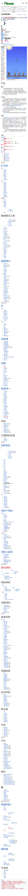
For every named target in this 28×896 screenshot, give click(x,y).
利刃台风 (5, 700)
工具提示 (3, 37)
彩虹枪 (5, 684)
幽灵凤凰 (5, 482)
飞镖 (3, 585)
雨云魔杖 (5, 677)
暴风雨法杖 (6, 762)
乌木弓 (9, 455)
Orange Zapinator (7, 645)
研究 (2, 40)
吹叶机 (5, 650)
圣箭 (12, 103)
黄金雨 (5, 638)
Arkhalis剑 (6, 246)
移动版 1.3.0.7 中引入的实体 (8, 888)
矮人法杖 (5, 757)
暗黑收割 (5, 797)
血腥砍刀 (5, 348)
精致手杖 (5, 265)
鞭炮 (4, 792)
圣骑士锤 (5, 358)
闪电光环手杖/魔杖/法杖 (8, 784)
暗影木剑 (10, 225)
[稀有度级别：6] (8, 38)
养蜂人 (5, 253)
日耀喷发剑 (6, 432)
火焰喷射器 (17, 589)
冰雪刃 (5, 242)
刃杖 (4, 750)
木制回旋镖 (6, 341)
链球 (4, 369)
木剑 (4, 226)
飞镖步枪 (6, 590)
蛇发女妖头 (6, 696)
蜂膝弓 (5, 477)
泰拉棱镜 (5, 764)
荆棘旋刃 (5, 350)
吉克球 (5, 403)
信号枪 (6, 593)
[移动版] (1, 147)
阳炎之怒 (5, 375)
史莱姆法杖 (6, 744)
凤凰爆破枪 (6, 526)
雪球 (4, 807)
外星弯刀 (5, 245)
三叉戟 (5, 324)
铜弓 (4, 461)
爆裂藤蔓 (5, 674)
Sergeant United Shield (8, 357)
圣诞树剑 (5, 290)
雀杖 (4, 743)
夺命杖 (5, 733)
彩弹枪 (5, 608)
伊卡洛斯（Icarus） (10, 124)
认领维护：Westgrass (19, 888)
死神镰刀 (5, 281)
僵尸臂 (5, 229)
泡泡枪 (5, 660)
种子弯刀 (5, 276)
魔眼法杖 (5, 754)
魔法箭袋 (5, 112)
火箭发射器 (6, 556)
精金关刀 (5, 315)
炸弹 (4, 856)
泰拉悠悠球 (6, 417)
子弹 (12, 570)
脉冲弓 (5, 490)
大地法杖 (5, 720)
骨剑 (4, 239)
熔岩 (5, 877)
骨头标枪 (13, 822)
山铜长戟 (5, 314)
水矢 (4, 711)
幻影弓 (5, 491)
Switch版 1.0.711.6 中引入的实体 (8, 887)
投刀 (4, 815)
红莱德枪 (5, 523)
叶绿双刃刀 (10, 211)
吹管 (5, 586)
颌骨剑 (5, 233)
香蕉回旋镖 (6, 355)
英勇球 (5, 399)
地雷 (4, 874)
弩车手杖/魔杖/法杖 (7, 779)
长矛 (4, 323)
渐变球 (5, 409)
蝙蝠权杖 (5, 699)
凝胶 (13, 587)
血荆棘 (5, 681)
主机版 (8, 17)
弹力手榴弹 (11, 841)
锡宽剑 (5, 184)
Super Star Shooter (9, 599)
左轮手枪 (5, 524)
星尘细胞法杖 (6, 767)
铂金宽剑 (5, 192)
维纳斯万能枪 (6, 528)
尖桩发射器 (7, 573)
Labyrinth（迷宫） (17, 120)
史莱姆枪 (5, 606)
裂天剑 (5, 646)
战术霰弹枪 (6, 541)
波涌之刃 (5, 295)
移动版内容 (20, 881)
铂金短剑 (5, 179)
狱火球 (5, 405)
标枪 (4, 824)
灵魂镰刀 (5, 439)
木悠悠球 (5, 391)
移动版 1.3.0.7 (7, 149)
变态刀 (5, 286)
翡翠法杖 (5, 625)
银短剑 (5, 175)
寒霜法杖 (5, 652)
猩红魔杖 (5, 676)
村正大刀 (5, 243)
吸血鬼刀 (5, 427)
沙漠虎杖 (5, 758)
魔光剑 (5, 193)
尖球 (4, 818)
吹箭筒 (6, 587)
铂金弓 (5, 470)
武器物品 (4, 882)
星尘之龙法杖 (6, 768)
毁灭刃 (5, 267)
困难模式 (17, 104)
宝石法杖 (3, 619)
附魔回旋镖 (6, 343)
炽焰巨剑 (5, 196)
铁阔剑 (5, 185)
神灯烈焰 (5, 705)
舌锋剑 (5, 279)
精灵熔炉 (17, 590)
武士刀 (5, 240)
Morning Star (6, 799)
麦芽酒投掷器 (6, 845)
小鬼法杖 (5, 748)
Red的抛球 (6, 412)
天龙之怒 (5, 429)
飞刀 (4, 352)
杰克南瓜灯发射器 (8, 577)
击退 (2, 32)
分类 (2, 880)
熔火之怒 (5, 479)
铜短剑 (5, 169)
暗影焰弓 (5, 486)
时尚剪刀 (5, 236)
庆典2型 (5, 563)
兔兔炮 (5, 873)
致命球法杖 (6, 761)
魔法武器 (7, 157)
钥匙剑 (5, 284)
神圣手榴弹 (6, 864)
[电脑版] (1, 17)
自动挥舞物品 (4, 883)
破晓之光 (5, 430)
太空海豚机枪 (6, 548)
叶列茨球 (5, 410)
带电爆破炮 (6, 663)
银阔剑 (5, 188)
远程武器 (7, 155)
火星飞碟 (23, 109)
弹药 (4, 30)
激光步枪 (5, 642)
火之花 (5, 713)
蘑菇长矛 (5, 330)
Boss (21, 105)
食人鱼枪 (5, 610)
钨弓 (4, 468)
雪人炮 (5, 558)
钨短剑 (5, 176)
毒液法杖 (5, 657)
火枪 (4, 540)
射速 (2, 36)
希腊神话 (6, 117)
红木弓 (9, 454)
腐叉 (4, 325)
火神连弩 (5, 507)
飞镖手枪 (6, 589)
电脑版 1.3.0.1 (7, 138)
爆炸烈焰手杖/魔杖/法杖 (8, 782)
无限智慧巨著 (6, 688)
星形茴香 (5, 817)
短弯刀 (5, 272)
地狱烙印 (5, 280)
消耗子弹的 (7, 510)
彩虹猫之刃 (6, 298)
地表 (10, 101)
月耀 (4, 735)
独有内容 (4, 881)
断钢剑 (5, 274)
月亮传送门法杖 (7, 777)
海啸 (4, 489)
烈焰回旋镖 (6, 351)
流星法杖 (5, 730)
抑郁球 (5, 394)
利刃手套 (5, 235)
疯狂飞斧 (5, 359)
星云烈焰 (5, 703)
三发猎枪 (5, 516)
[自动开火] (1, 25)
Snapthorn (6, 791)
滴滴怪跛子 (6, 381)
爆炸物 (4, 849)
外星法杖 (5, 765)
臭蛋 (4, 808)
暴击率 (2, 33)
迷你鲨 (5, 534)
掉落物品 (10, 882)
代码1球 (5, 398)
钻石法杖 (5, 629)
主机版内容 (14, 881)
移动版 (11, 17)
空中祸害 (5, 487)
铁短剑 (5, 172)
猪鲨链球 (5, 385)
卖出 (2, 39)
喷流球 (5, 401)
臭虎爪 (5, 283)
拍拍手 (5, 266)
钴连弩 (5, 496)
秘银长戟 (5, 313)
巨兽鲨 (5, 538)
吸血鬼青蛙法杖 (7, 746)
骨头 (4, 834)
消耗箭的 (5, 445)
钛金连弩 (5, 503)
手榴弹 (5, 844)
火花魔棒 (5, 631)
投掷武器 (7, 160)
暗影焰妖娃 (6, 647)
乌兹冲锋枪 (6, 543)
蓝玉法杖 (5, 624)
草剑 (4, 254)
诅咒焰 (5, 716)
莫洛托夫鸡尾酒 (7, 835)
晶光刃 (5, 269)
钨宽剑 (5, 189)
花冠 (4, 382)
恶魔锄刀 (5, 640)
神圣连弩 (5, 504)
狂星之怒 (5, 297)
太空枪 (5, 635)
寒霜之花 (5, 717)
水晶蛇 (5, 649)
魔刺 (4, 673)
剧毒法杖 (5, 653)
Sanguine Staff (7, 753)
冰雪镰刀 (5, 270)
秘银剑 (5, 202)
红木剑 (9, 222)
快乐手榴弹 (11, 843)
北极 (4, 334)
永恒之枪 (5, 318)
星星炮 (6, 598)
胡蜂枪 (5, 697)
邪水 (9, 827)
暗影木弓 (10, 456)
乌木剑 (9, 224)
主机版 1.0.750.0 (7, 143)
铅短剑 (5, 174)
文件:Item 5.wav (6, 43)
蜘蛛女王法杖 (6, 774)
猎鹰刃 (5, 256)
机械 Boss (14, 105)
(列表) (4, 152)
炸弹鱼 (5, 863)
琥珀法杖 (5, 626)
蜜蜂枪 (5, 694)
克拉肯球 (5, 415)
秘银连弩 (5, 499)
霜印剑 (5, 273)
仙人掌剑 (5, 228)
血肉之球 (5, 371)
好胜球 (5, 402)
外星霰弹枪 (6, 545)
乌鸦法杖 (5, 760)
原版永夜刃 (6, 293)
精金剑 (5, 205)
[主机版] (2, 17)
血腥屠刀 (5, 195)
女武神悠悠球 (6, 413)
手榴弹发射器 (6, 557)
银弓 (4, 466)
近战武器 (7, 153)
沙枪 (5, 596)
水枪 (4, 605)
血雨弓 (5, 472)
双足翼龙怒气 (6, 666)
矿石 (3, 165)
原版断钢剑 (6, 291)
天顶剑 (5, 300)
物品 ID (6, 45)
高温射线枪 (6, 656)
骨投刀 (9, 812)
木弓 (4, 459)
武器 (5, 29)
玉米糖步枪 (16, 571)
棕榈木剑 (10, 221)
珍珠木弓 (10, 458)
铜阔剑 (5, 182)
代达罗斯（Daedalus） (14, 117)
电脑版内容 (9, 881)
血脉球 (5, 395)
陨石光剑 (5, 247)
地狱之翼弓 (6, 476)
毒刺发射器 (7, 576)
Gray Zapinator (7, 632)
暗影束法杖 (6, 721)
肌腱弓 (5, 475)
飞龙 (4, 287)
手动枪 (2, 513)
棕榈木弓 (10, 452)
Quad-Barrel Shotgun (8, 521)
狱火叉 (5, 686)
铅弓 (4, 465)
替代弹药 (5, 567)
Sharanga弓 (6, 493)
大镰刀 (5, 437)
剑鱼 (4, 327)
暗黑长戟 (5, 328)
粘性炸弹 (10, 853)
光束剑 (5, 277)
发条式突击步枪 (7, 536)
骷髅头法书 (6, 639)
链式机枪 (5, 544)
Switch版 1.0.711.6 (8, 146)
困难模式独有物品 (22, 882)
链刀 (4, 365)
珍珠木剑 (5, 263)
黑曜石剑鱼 (6, 332)
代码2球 (5, 408)
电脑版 (5, 17)
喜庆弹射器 (6, 561)
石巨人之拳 (6, 383)
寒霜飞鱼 (5, 819)
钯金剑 (5, 201)
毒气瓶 (5, 687)
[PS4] (17, 143)
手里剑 (5, 809)
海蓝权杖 (5, 633)
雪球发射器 (6, 870)
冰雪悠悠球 (6, 406)
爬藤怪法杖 (6, 679)
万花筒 (5, 798)
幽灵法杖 (5, 701)
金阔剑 (5, 191)
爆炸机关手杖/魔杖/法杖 (8, 781)
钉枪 (5, 579)
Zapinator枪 (6, 667)
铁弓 (4, 463)
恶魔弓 (5, 473)
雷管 (4, 861)
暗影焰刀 (5, 423)
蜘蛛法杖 (5, 751)
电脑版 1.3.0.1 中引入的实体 (14, 883)
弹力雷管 (10, 860)
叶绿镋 (5, 320)
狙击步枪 (5, 530)
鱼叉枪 (5, 609)
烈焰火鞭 (5, 728)
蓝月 (4, 372)
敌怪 (9, 105)
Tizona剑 (5, 301)
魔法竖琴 (5, 718)
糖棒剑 (5, 238)
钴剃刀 (5, 310)
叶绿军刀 (10, 209)
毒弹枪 (5, 612)
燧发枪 (5, 514)
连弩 (2, 494)
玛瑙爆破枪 (6, 527)
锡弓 (4, 462)
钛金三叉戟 (6, 317)
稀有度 (2, 38)
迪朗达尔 (5, 795)
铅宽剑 (5, 186)
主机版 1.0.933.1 (7, 141)
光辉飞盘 (5, 354)
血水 (9, 828)
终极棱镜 (5, 664)
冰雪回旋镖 (6, 344)
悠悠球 (4, 388)
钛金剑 (5, 206)
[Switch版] (1, 144)
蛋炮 (4, 531)
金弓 (4, 469)
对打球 (5, 392)
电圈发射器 (6, 560)
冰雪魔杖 (5, 636)
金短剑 (5, 178)
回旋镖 (4, 339)
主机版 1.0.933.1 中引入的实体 (8, 884)
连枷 (3, 363)
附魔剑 (5, 252)
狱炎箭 (6, 107)
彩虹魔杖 (5, 731)
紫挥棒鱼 (5, 250)
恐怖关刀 (5, 331)
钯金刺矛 (5, 311)
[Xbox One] (15, 141)
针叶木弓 (10, 451)
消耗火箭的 (7, 552)
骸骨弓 (5, 480)
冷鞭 (4, 794)
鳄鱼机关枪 (6, 537)
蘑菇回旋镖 (6, 345)
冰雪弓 (5, 484)
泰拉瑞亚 (13, 19)
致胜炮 (5, 376)
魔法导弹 (5, 727)
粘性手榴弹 (11, 840)
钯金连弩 (5, 497)
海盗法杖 (5, 755)
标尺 (4, 231)
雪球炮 (6, 595)
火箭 (3, 574)
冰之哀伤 (5, 440)
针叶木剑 (10, 219)
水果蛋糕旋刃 (6, 347)
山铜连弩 (5, 500)
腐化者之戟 (6, 426)
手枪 (4, 519)
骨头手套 (10, 833)
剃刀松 (5, 655)
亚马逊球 (5, 396)
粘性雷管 (10, 859)
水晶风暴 (5, 714)
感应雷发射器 (6, 554)
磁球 (4, 683)
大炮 (4, 871)
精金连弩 (5, 501)
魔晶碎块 (5, 680)
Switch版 (4, 144)
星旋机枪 (5, 547)
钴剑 (4, 199)
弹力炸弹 (10, 854)
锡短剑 (5, 171)
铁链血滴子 (6, 378)
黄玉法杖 (5, 622)
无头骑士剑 (6, 288)
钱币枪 (15, 573)
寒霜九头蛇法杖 (7, 775)
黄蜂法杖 (5, 747)
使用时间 (3, 34)
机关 (5, 876)
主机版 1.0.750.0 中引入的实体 (8, 886)
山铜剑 (5, 203)
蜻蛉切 (5, 335)
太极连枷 (5, 379)
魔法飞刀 (5, 643)
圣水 (4, 830)
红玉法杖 (5, 628)
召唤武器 (7, 159)
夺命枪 (5, 517)
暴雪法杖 (5, 734)
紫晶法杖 (5, 621)
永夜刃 (5, 257)
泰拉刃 (5, 294)
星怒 (12, 100)
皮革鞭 (5, 790)
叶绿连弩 (5, 506)
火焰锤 (5, 368)
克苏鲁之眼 (6, 416)
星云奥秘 (5, 704)
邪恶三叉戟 (6, 659)
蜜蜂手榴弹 (6, 837)
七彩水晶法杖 (6, 778)
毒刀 (9, 814)
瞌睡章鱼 (5, 425)
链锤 (4, 367)
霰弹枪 (5, 520)
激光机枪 (5, 662)
